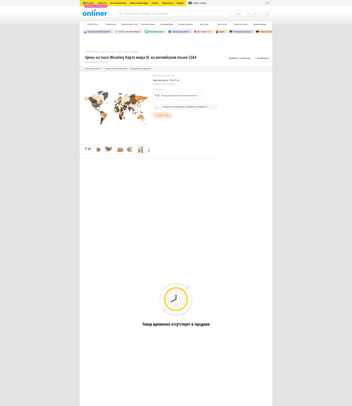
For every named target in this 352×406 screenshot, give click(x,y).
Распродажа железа (242, 31)
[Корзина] (267, 13)
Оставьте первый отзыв (164, 76)
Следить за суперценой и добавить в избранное (185, 107)
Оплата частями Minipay (129, 31)
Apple (221, 31)
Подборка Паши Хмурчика (271, 31)
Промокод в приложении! (98, 31)
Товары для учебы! (180, 31)
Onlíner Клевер (199, 3)
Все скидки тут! (204, 31)
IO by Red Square (156, 31)
